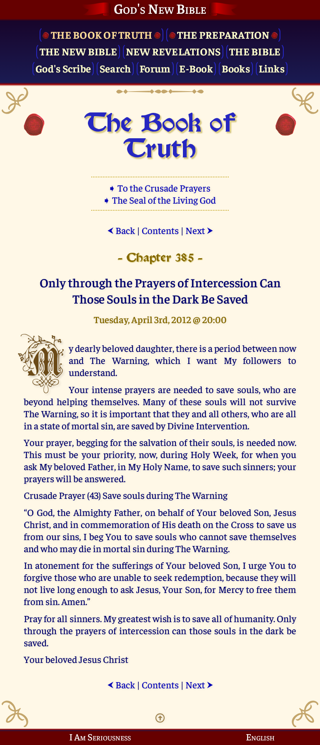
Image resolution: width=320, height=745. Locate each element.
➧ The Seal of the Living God (160, 200)
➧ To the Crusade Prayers (160, 188)
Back (121, 230)
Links (272, 68)
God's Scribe (63, 68)
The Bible (254, 51)
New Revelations (173, 51)
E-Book (196, 68)
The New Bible (78, 51)
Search (115, 68)
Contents (160, 230)
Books (236, 68)
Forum (155, 68)
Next (199, 230)
